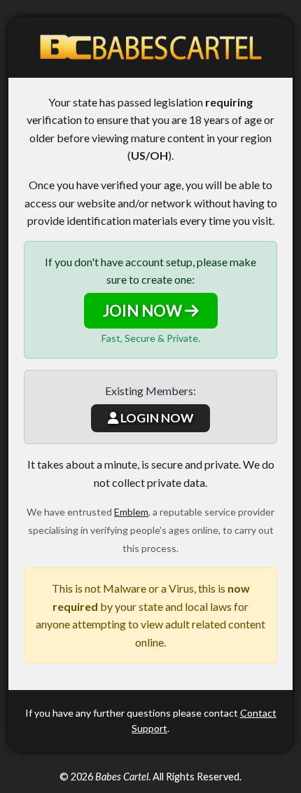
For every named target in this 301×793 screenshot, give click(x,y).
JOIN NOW (144, 310)
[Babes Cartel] (150, 47)
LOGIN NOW (155, 418)
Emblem (131, 512)
